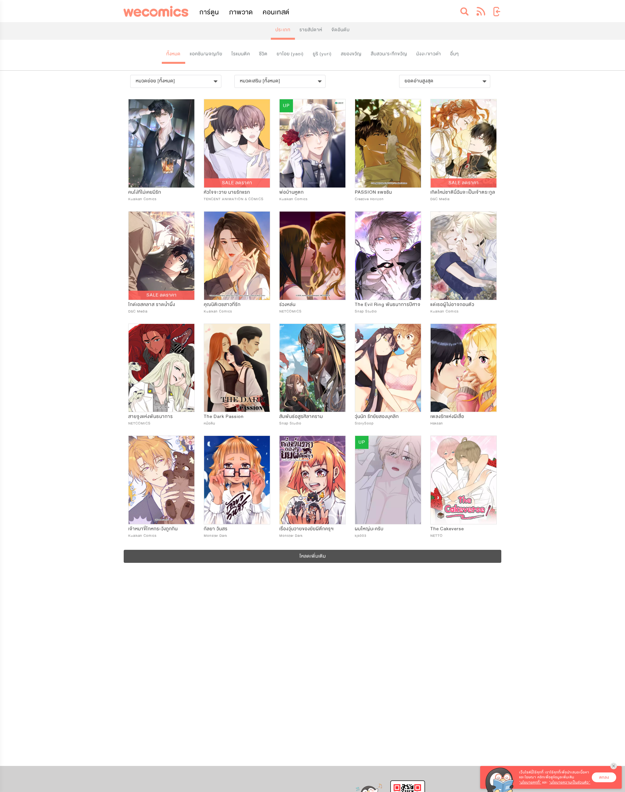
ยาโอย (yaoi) (290, 54)
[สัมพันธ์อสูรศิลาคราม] (312, 368)
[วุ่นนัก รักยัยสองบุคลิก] (388, 368)
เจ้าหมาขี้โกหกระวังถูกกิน (153, 529)
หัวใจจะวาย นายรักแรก (227, 192)
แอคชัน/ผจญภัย (206, 54)
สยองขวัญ (351, 54)
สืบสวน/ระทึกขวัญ (389, 54)
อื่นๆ (454, 54)
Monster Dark (215, 536)
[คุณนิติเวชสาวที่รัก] (237, 256)
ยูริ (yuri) (322, 54)
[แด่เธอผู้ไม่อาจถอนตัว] (463, 256)
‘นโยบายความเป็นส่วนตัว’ (569, 782)
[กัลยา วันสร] (237, 480)
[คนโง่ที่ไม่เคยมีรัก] (161, 143)
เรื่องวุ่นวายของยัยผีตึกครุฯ (306, 529)
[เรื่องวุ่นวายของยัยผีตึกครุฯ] (312, 480)
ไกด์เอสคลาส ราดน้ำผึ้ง (151, 304)
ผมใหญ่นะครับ (369, 529)
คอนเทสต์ (276, 12)
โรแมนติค (240, 54)
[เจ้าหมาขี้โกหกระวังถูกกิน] (161, 480)
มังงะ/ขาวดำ (428, 54)
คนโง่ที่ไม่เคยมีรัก (144, 192)
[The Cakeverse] (463, 480)
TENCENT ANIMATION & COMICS (234, 199)
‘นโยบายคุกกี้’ (530, 782)
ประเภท (282, 30)
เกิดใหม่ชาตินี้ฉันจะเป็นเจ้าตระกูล (462, 192)
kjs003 (361, 536)
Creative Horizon (369, 199)
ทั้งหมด (173, 54)
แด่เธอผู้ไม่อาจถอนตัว (452, 304)
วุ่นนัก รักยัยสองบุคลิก (377, 416)
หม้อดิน (209, 423)
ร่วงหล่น (287, 304)
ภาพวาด (241, 12)
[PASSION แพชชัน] (388, 143)
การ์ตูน (209, 12)
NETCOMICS (290, 311)
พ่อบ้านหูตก (291, 192)
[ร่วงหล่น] (312, 256)
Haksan (436, 423)
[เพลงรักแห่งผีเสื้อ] (463, 368)
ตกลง (604, 777)
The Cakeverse (447, 529)
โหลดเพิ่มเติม (312, 556)
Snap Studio (366, 311)
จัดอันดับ (340, 30)
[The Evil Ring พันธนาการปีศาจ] (388, 256)
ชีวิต (263, 54)
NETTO (436, 536)
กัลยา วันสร (216, 529)
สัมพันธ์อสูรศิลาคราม (301, 416)
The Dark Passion (224, 416)
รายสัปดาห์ (310, 30)
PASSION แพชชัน (373, 192)
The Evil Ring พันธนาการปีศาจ (388, 304)
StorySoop (364, 423)
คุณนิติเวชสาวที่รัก (222, 304)
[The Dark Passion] (237, 368)
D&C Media (440, 199)
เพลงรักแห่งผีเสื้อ (447, 416)
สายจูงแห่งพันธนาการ (150, 416)
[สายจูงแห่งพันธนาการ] (161, 368)
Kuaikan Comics (142, 199)
